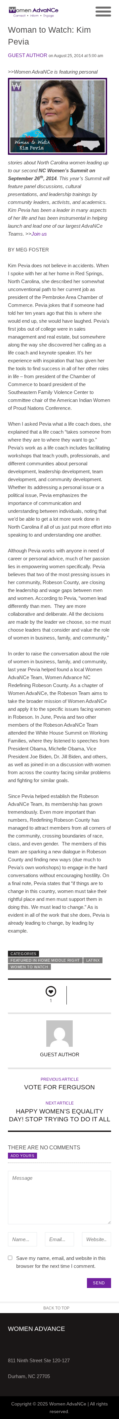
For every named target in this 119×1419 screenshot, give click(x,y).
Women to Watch (29, 967)
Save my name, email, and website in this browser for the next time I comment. (61, 1262)
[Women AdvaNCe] (34, 12)
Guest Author (27, 55)
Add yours (22, 1156)
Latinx (93, 960)
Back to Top (56, 1308)
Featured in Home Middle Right (45, 960)
